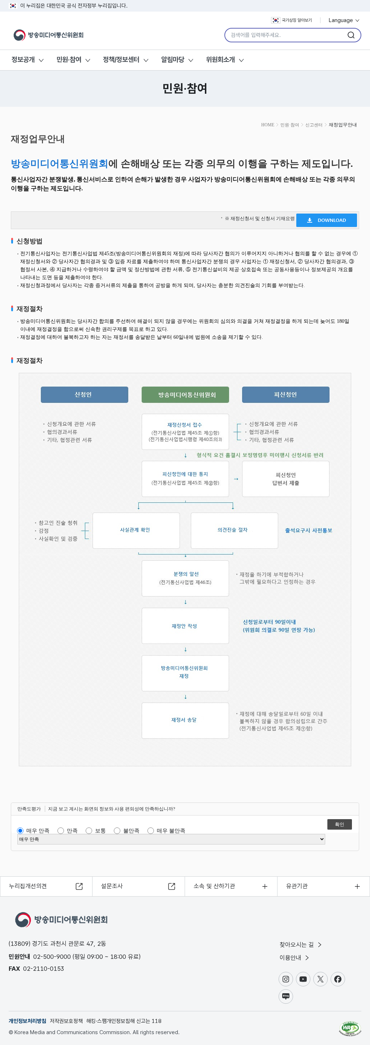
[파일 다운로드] (326, 218)
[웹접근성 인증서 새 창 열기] (350, 1025)
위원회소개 (220, 59)
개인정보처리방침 (27, 1021)
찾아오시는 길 (298, 944)
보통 (100, 831)
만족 (72, 831)
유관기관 (297, 886)
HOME (267, 124)
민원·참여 (68, 59)
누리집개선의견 (28, 886)
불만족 (131, 831)
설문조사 (112, 886)
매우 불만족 (171, 831)
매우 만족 (38, 831)
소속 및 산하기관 (214, 886)
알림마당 (172, 59)
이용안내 (291, 957)
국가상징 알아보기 (297, 20)
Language (341, 20)
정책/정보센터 (121, 59)
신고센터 (314, 124)
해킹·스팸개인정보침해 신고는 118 (124, 1021)
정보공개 (23, 59)
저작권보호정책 (66, 1021)
